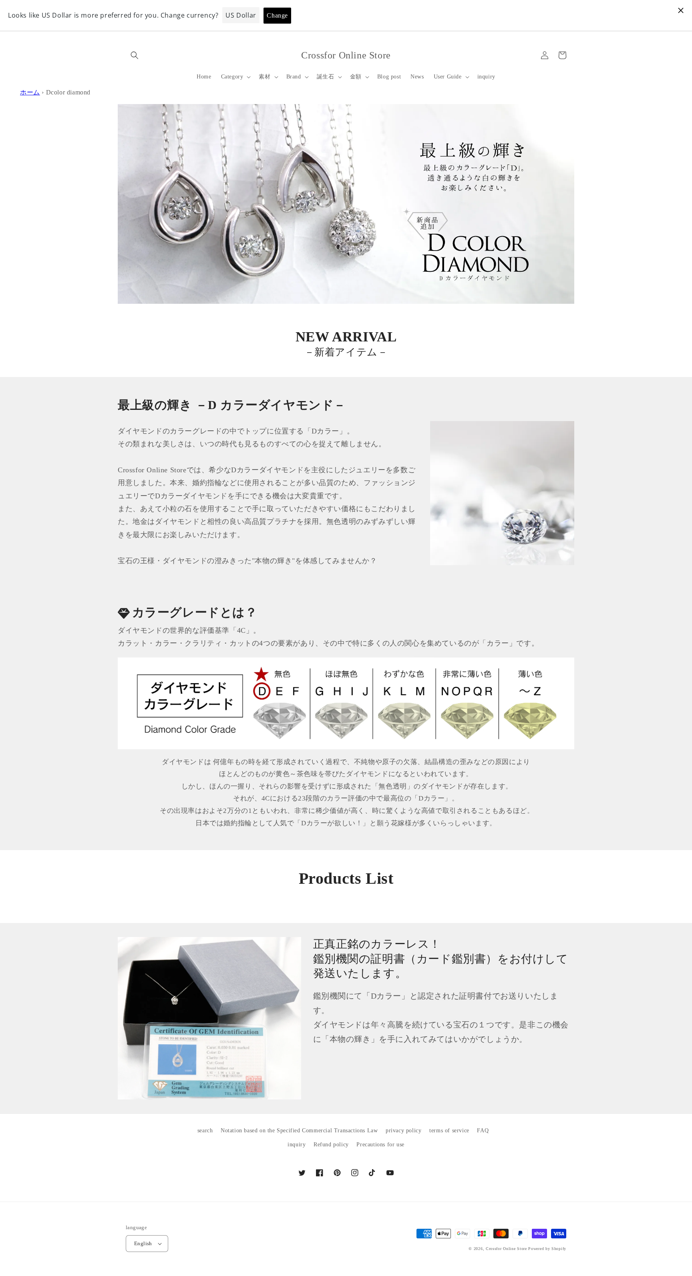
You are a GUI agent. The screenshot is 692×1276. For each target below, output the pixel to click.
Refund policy (331, 1145)
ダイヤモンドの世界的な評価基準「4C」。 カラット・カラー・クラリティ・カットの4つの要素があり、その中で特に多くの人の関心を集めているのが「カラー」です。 (328, 636)
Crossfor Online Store (507, 1248)
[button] (134, 55)
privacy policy (403, 1131)
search (205, 1131)
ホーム (30, 92)
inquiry (297, 1145)
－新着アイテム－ (346, 352)
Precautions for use (380, 1145)
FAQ (483, 1131)
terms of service (449, 1131)
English (143, 1243)
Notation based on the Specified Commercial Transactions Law (299, 1131)
